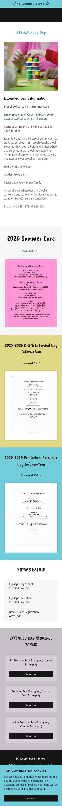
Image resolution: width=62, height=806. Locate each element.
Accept (31, 798)
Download (31, 674)
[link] (31, 250)
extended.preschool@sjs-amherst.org (25, 118)
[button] (7, 15)
